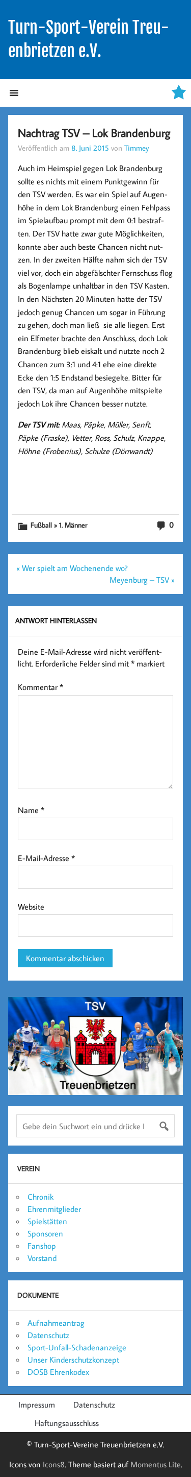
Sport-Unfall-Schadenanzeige (77, 1347)
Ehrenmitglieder (54, 1209)
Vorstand (42, 1258)
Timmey (136, 147)
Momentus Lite (155, 1464)
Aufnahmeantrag (56, 1323)
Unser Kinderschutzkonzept (73, 1359)
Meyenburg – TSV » (142, 580)
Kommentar (40, 687)
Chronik (40, 1197)
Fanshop (42, 1246)
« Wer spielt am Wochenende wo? (72, 568)
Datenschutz (48, 1335)
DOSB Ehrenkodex (58, 1372)
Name (31, 810)
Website (31, 906)
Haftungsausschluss (67, 1423)
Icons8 (54, 1464)
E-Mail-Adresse (46, 858)
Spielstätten (47, 1221)
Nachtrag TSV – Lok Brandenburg (94, 132)
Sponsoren (45, 1233)
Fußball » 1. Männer (59, 525)
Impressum (36, 1404)
